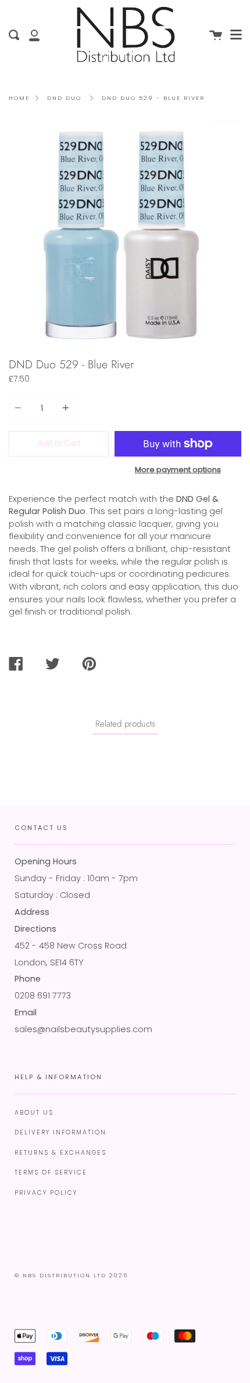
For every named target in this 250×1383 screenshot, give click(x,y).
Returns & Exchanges (60, 1152)
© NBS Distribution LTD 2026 (71, 1275)
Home (19, 98)
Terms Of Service (51, 1172)
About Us (34, 1112)
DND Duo (64, 98)
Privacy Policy (46, 1192)
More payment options (178, 469)
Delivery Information (60, 1132)
